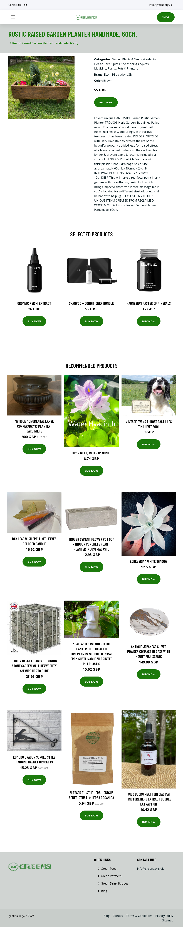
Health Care (102, 64)
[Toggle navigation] (13, 16)
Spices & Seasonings (125, 64)
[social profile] (25, 4)
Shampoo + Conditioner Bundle (91, 303)
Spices (144, 64)
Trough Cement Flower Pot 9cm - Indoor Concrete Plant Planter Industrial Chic (91, 544)
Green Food (109, 869)
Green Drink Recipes (114, 883)
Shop (165, 17)
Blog (104, 891)
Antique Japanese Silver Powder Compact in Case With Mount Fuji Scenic (148, 651)
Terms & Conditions (139, 916)
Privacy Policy (164, 916)
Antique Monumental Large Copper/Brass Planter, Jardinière (34, 426)
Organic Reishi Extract (34, 303)
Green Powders (111, 876)
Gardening (150, 59)
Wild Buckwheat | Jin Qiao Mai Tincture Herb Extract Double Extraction (148, 799)
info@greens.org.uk (160, 4)
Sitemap (167, 920)
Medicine (100, 68)
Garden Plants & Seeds (127, 59)
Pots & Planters (127, 68)
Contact (118, 916)
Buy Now (106, 102)
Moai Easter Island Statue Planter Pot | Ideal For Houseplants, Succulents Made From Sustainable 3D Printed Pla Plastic (91, 654)
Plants (112, 68)
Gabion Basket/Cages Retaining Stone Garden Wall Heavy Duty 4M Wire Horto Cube (34, 666)
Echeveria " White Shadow (148, 561)
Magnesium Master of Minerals (149, 303)
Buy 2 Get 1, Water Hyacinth (91, 453)
